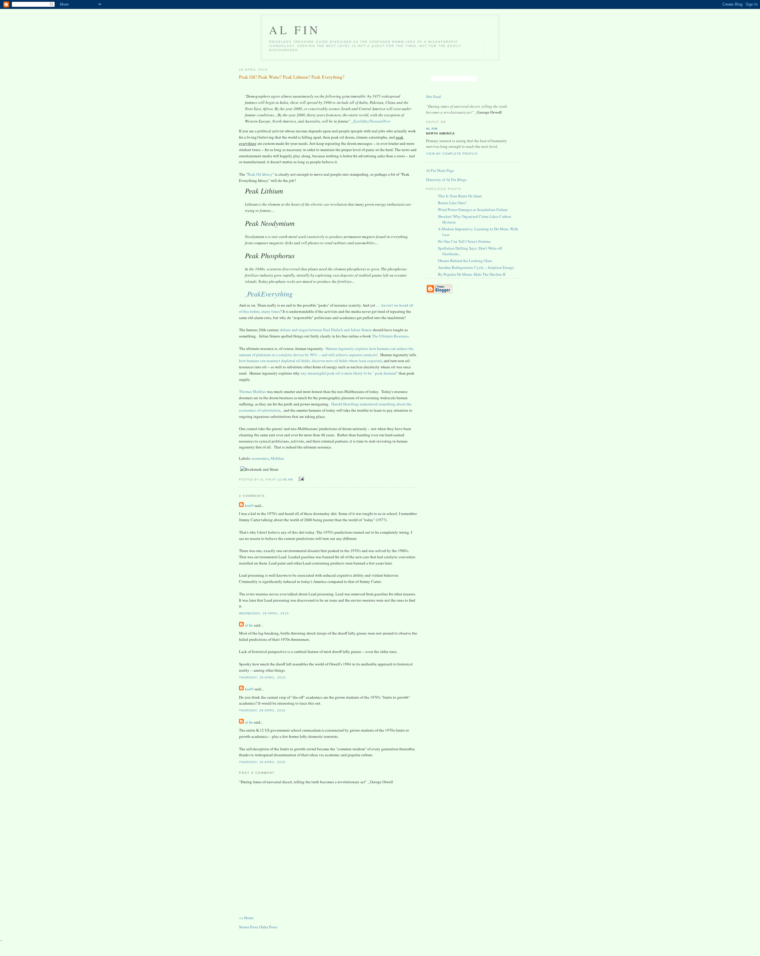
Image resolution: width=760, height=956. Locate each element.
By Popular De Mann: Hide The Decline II (471, 274)
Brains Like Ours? (452, 202)
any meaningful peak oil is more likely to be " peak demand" (349, 373)
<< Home (246, 917)
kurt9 (249, 505)
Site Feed (433, 96)
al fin (249, 625)
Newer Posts (249, 927)
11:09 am (285, 479)
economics (260, 458)
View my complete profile (452, 153)
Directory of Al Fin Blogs (446, 179)
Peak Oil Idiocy (260, 174)
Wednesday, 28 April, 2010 (264, 613)
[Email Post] (300, 479)
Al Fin (294, 29)
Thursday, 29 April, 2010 (262, 677)
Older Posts (268, 927)
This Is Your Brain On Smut (460, 196)
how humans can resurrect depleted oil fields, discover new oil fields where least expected (310, 360)
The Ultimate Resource (390, 336)
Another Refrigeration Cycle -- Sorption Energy (476, 267)
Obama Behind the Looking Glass (465, 260)
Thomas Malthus (252, 391)
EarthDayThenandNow (372, 121)
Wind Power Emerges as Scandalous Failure (473, 209)
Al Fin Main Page (440, 170)
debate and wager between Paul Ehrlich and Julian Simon (325, 329)
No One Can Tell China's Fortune (464, 241)
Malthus (277, 458)
